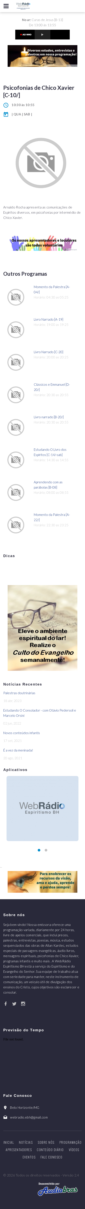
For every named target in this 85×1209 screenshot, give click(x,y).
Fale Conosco (51, 1157)
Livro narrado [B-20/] (49, 417)
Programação (71, 1142)
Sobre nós (46, 1142)
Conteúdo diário (50, 1149)
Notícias (26, 1142)
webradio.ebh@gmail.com (29, 1117)
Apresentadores (19, 1149)
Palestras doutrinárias (19, 693)
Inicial (8, 1142)
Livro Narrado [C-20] (48, 352)
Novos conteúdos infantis (21, 733)
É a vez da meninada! (18, 750)
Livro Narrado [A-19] (48, 319)
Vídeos (74, 1149)
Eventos (29, 1157)
